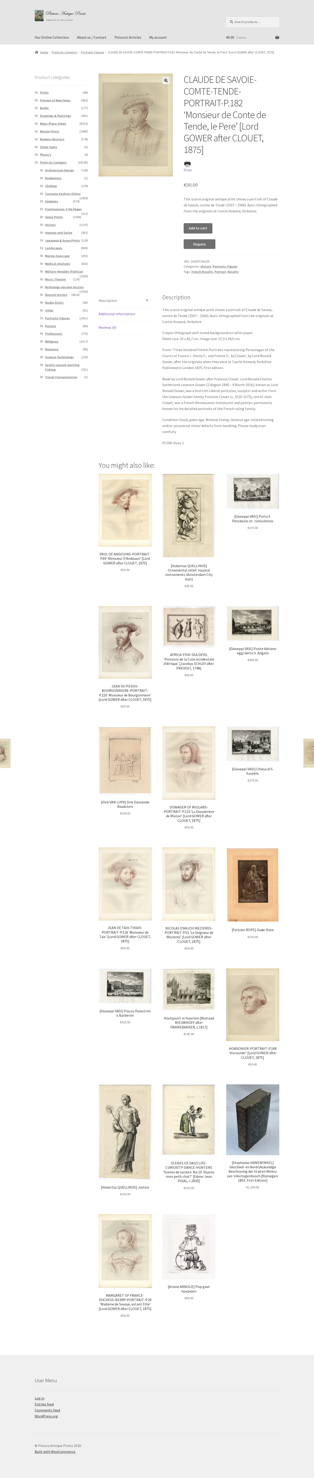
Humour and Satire (58, 233)
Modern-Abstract (52, 139)
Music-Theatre (55, 279)
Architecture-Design (59, 170)
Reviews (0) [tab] (107, 327)
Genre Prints (54, 217)
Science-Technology (59, 357)
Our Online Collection (52, 37)
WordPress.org (46, 1416)
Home (44, 52)
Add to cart (198, 228)
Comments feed (47, 1410)
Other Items (48, 147)
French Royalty (202, 272)
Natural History (56, 295)
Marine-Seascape (57, 256)
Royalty (233, 272)
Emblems (51, 201)
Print (188, 170)
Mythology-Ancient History (64, 287)
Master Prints (49, 131)
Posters (50, 326)
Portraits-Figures (92, 52)
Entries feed (44, 1404)
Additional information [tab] (117, 314)
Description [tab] (108, 300)
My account (158, 37)
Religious (51, 341)
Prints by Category (64, 52)
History (205, 266)
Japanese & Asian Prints (62, 240)
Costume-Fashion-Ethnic (63, 194)
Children (51, 186)
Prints (44, 92)
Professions (53, 334)
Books (44, 108)
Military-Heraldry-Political (64, 271)
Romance (51, 349)
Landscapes (53, 248)
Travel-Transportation (61, 377)
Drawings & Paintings (55, 116)
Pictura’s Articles (127, 37)
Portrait (220, 272)
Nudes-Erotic (54, 302)
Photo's (45, 155)
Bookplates (53, 178)
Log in (39, 1398)
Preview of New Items (55, 100)
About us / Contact (91, 37)
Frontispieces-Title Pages (63, 209)
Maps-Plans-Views (53, 123)
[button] (166, 80)
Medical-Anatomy (57, 264)
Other (49, 310)
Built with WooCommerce (55, 1451)
